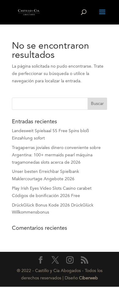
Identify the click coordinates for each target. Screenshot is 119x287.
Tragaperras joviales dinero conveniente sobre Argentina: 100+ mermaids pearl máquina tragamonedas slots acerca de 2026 (56, 155)
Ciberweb (88, 278)
